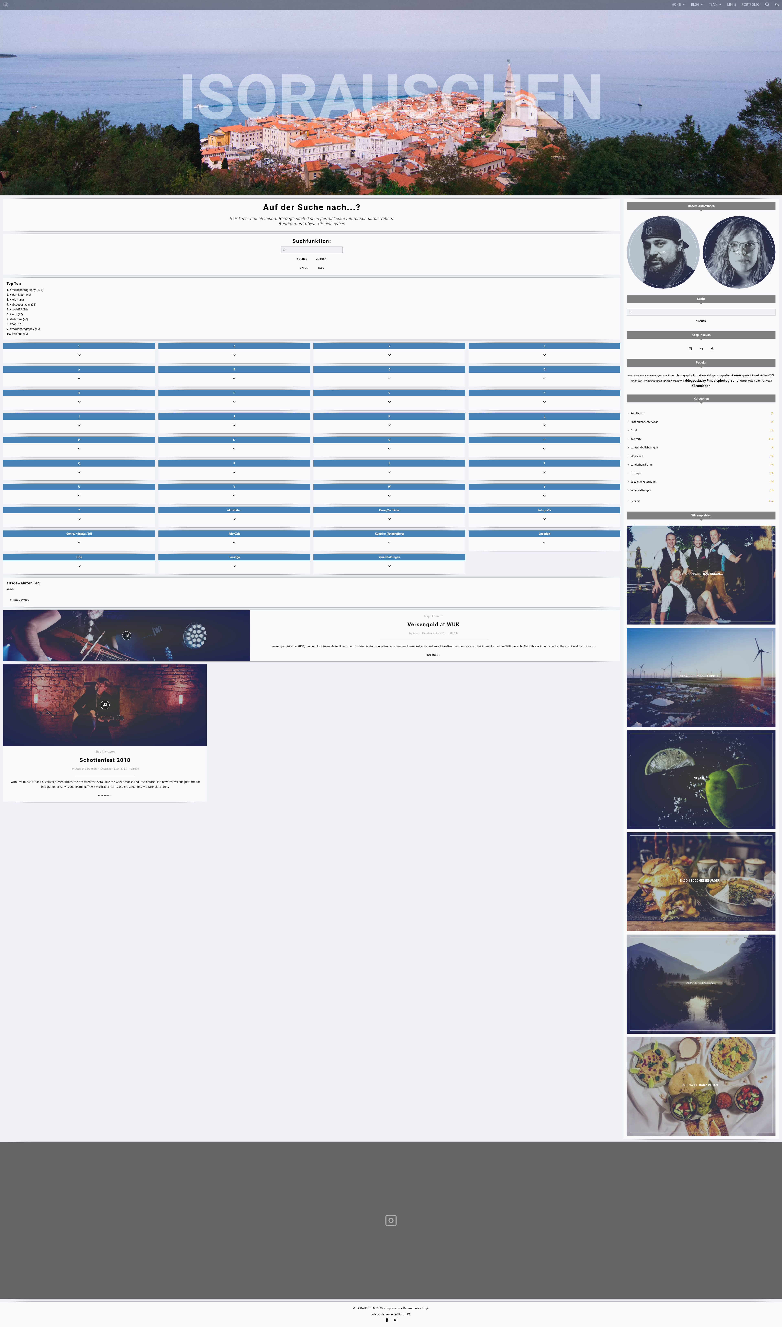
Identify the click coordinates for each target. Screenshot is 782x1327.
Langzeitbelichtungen (644, 447)
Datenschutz (411, 1308)
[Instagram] (395, 1320)
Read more (432, 655)
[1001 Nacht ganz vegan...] (701, 1086)
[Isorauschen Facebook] (712, 349)
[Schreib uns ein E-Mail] (701, 349)
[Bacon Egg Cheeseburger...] (701, 881)
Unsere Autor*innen (701, 206)
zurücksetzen (20, 600)
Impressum (393, 1308)
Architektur (637, 413)
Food (633, 430)
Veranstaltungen (640, 490)
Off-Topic (636, 473)
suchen (302, 258)
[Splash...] (701, 779)
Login (425, 1308)
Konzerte (636, 439)
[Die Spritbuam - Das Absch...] (701, 575)
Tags (321, 267)
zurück (321, 258)
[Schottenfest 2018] (105, 705)
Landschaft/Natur (641, 464)
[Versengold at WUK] (126, 635)
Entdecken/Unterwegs (644, 422)
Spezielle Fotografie (643, 481)
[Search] (767, 4)
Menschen (636, 456)
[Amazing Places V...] (701, 984)
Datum (304, 267)
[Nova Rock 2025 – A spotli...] (701, 677)
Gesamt (635, 501)
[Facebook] (388, 1320)
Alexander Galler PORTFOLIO (391, 1314)
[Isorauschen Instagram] (690, 349)
